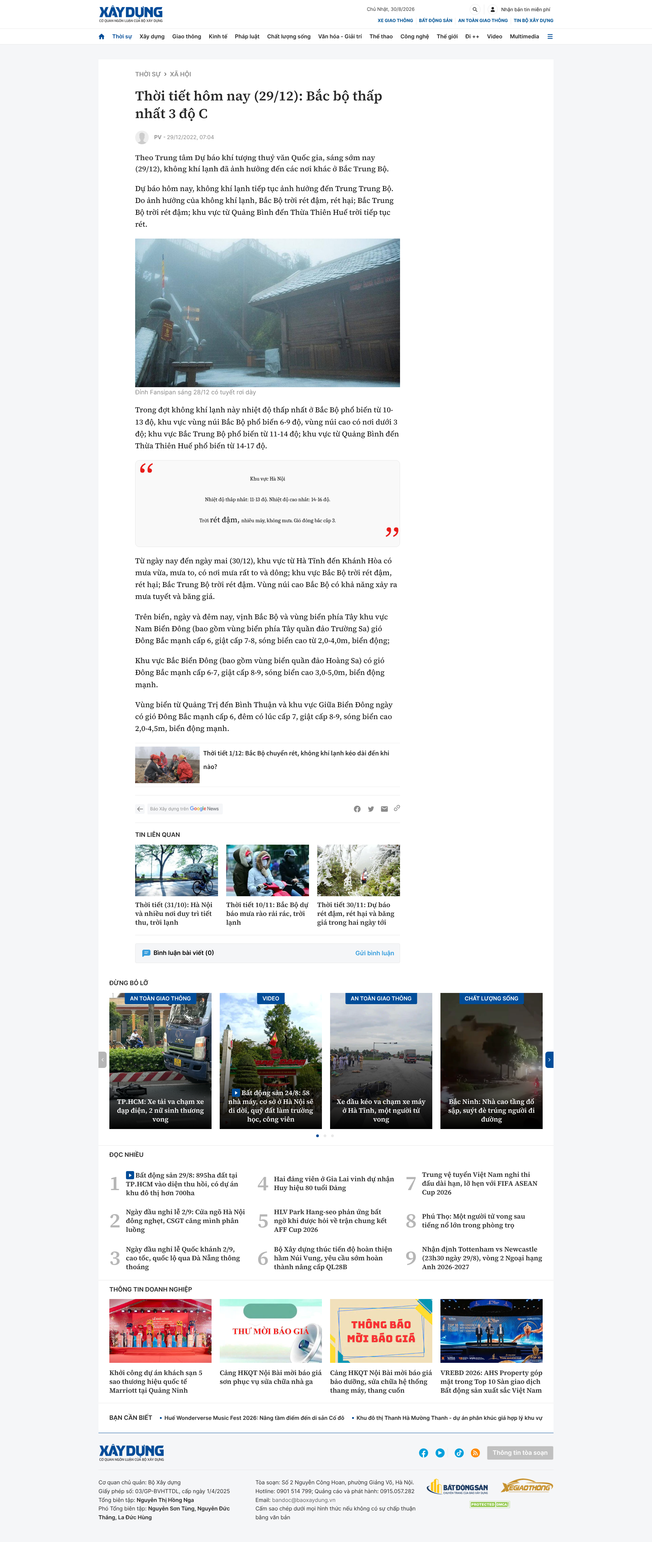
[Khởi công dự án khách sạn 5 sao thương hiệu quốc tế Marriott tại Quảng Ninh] (160, 1331)
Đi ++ (472, 36)
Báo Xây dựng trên (169, 809)
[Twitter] (371, 809)
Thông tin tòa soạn (520, 1452)
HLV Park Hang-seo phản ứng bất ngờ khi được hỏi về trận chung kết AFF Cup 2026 (330, 1220)
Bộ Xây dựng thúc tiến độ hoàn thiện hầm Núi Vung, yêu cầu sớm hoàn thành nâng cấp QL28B (333, 1258)
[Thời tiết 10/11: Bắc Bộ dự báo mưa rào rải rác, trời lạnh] (267, 871)
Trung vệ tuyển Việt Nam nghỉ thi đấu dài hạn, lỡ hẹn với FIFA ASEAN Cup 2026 (480, 1183)
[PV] (142, 137)
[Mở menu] (550, 36)
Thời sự (122, 36)
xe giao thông (395, 20)
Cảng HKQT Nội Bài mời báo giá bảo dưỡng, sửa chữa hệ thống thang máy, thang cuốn (381, 1381)
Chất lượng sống (289, 36)
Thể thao (381, 36)
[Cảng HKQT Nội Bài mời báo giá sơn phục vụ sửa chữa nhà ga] (271, 1331)
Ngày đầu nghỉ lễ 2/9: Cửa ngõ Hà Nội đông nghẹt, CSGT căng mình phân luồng (185, 1220)
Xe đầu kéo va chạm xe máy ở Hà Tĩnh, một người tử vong (381, 1110)
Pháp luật (247, 36)
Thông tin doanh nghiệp (150, 1289)
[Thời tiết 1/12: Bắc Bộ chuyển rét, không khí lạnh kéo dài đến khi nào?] (167, 765)
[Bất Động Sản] (457, 1487)
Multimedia (524, 36)
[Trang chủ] (101, 36)
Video (494, 36)
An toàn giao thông (483, 20)
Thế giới (447, 36)
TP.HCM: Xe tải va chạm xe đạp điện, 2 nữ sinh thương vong (160, 1110)
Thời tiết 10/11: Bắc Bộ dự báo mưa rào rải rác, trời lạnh (267, 913)
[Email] (384, 809)
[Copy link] (397, 809)
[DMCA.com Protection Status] (489, 1504)
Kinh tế (218, 36)
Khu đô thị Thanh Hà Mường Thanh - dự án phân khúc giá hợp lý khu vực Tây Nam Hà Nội (472, 1417)
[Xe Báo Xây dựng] (527, 1485)
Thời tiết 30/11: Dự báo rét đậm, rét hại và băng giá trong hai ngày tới (355, 913)
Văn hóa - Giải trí (340, 36)
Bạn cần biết (130, 1418)
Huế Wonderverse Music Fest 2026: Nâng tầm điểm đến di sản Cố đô (254, 1417)
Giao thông (186, 36)
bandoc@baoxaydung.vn (304, 1500)
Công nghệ (414, 36)
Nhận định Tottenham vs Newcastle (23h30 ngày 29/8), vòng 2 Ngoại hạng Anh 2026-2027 (482, 1258)
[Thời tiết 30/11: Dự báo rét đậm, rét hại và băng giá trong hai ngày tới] (358, 871)
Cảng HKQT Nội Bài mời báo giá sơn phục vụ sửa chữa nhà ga (271, 1377)
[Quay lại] (140, 809)
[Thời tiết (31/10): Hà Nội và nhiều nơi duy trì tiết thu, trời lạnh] (176, 871)
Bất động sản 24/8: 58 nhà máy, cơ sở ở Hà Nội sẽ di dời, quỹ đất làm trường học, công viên (270, 1106)
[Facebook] (357, 809)
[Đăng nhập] (493, 9)
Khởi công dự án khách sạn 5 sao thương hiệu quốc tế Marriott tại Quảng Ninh (155, 1381)
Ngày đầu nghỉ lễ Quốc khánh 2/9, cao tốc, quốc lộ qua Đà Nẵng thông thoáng (183, 1258)
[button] (317, 1135)
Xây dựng (152, 36)
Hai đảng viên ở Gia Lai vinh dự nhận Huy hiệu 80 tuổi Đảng (334, 1183)
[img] (267, 313)
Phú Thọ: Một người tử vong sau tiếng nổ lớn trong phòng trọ (473, 1220)
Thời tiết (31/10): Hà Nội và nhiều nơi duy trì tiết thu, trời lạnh (174, 913)
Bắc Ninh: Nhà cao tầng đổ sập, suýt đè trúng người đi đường (491, 1110)
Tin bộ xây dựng (534, 20)
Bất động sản (436, 20)
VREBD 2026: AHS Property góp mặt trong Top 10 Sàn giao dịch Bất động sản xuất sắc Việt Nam (491, 1381)
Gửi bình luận (375, 953)
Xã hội (180, 74)
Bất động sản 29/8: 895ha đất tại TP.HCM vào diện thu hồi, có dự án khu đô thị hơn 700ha (182, 1183)
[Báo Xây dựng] (130, 14)
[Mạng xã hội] (459, 1453)
